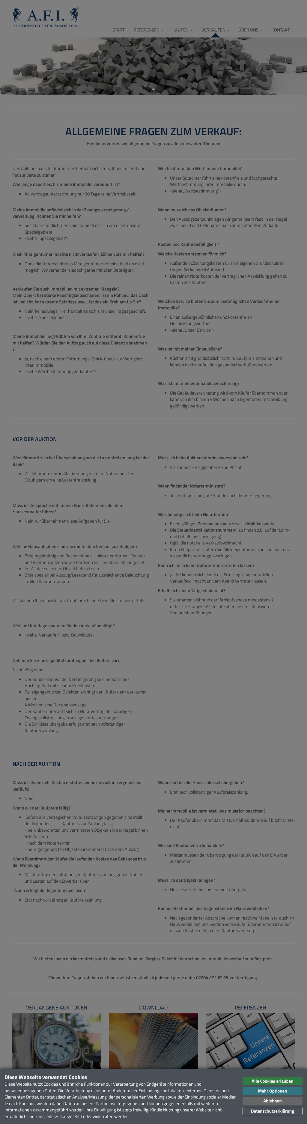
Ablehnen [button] (272, 1100)
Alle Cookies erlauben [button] (272, 1081)
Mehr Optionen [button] (272, 1090)
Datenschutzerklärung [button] (272, 1111)
